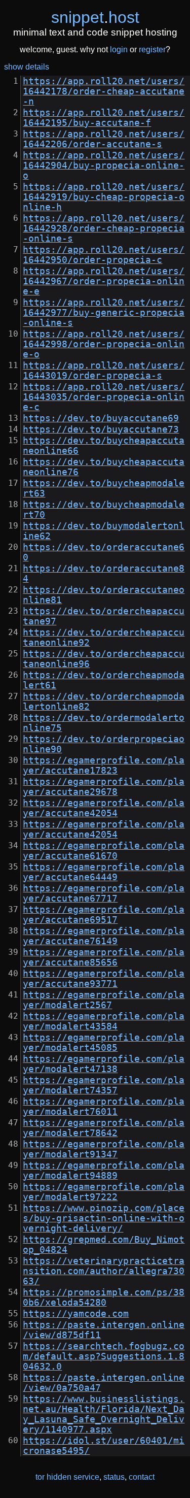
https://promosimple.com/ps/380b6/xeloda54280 (103, 1297)
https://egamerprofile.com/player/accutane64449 (103, 872)
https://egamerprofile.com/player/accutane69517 (103, 915)
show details (26, 66)
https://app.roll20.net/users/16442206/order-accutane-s (103, 139)
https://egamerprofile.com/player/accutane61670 (103, 851)
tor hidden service (67, 1477)
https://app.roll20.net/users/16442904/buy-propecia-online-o (103, 165)
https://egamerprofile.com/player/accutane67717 (103, 893)
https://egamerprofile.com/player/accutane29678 (103, 787)
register (152, 49)
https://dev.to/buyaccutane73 (101, 429)
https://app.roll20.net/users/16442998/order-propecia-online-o (103, 344)
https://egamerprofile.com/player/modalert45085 (103, 1043)
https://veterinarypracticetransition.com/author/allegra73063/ (103, 1271)
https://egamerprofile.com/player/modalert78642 (103, 1128)
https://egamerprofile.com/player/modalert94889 (103, 1170)
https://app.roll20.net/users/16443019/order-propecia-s (103, 370)
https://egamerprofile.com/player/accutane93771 (103, 979)
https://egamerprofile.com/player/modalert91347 (103, 1149)
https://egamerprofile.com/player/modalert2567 (103, 1000)
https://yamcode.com (76, 1314)
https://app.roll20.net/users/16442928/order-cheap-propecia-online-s (103, 228)
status (114, 1477)
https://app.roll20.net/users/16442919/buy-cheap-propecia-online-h (103, 197)
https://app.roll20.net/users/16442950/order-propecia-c (103, 255)
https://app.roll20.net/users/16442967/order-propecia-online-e (103, 281)
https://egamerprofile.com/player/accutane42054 (103, 808)
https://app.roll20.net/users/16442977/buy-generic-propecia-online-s (103, 312)
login (119, 49)
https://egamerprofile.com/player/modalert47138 (103, 1064)
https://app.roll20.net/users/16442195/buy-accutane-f (103, 118)
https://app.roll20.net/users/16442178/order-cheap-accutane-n (103, 91)
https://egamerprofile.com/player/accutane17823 (103, 765)
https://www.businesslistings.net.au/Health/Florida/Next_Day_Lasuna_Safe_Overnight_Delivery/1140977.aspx (103, 1414)
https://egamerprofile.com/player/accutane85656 (103, 957)
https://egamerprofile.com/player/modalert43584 (103, 1021)
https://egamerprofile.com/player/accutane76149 (103, 936)
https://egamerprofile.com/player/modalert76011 (103, 1106)
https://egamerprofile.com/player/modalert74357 (103, 1085)
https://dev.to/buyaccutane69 (101, 418)
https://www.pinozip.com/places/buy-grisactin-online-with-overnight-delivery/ (103, 1218)
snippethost (95, 17)
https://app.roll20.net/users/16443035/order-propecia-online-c (103, 397)
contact (142, 1477)
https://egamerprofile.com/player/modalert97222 (103, 1192)
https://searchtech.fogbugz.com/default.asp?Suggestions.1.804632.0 (103, 1356)
